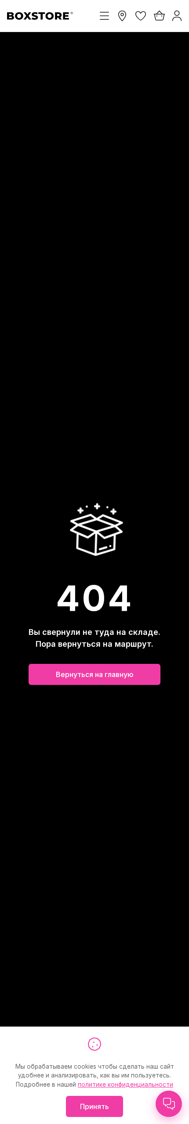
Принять (94, 1106)
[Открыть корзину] (158, 16)
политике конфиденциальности (125, 1084)
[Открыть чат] (169, 1104)
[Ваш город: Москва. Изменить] (122, 16)
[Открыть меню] (104, 16)
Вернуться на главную (95, 674)
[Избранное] (140, 16)
